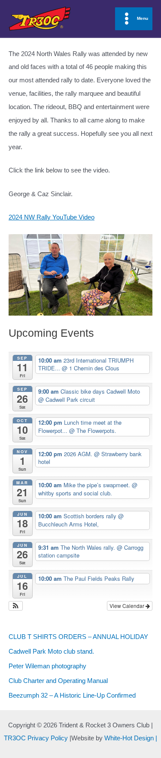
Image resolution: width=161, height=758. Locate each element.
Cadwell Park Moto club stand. (51, 651)
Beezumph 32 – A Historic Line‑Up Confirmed (72, 695)
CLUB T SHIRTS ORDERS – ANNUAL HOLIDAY (78, 636)
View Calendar (127, 605)
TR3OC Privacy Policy (36, 738)
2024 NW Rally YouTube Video (51, 217)
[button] (15, 605)
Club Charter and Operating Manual (58, 680)
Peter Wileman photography (47, 666)
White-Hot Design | (130, 738)
